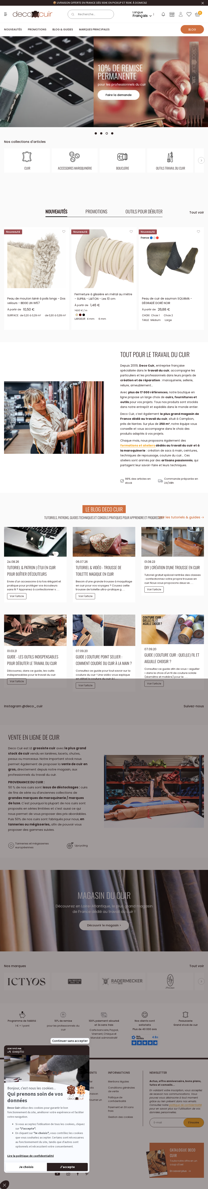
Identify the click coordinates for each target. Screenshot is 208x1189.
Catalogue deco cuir (183, 1152)
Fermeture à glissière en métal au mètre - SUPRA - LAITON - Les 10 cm (103, 296)
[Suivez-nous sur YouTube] (57, 1174)
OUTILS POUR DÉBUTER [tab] (144, 211)
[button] (163, 15)
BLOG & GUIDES (62, 29)
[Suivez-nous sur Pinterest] (86, 1174)
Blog (192, 30)
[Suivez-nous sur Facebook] (78, 1174)
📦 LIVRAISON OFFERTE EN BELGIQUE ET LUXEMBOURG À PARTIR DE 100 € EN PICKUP (100, 3)
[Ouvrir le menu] (6, 14)
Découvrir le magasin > (104, 925)
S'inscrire (193, 1122)
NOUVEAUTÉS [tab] (56, 211)
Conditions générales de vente (121, 1089)
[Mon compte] (181, 14)
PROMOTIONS (37, 29)
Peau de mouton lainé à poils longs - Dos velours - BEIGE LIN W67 (36, 300)
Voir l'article (17, 596)
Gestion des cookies (120, 1117)
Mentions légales (118, 1081)
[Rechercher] (73, 14)
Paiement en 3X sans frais (121, 1109)
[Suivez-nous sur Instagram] (68, 1174)
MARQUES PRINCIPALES (94, 29)
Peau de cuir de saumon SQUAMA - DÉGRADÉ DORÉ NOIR (167, 300)
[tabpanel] (104, 278)
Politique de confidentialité (117, 1099)
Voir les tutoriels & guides (179, 517)
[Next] (201, 160)
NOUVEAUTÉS (13, 29)
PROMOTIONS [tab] (96, 211)
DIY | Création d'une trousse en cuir (172, 567)
